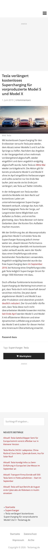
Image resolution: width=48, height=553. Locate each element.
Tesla (26, 347)
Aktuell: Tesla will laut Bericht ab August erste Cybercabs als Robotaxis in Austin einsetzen (21, 490)
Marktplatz (25, 356)
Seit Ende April (9, 313)
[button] (24, 13)
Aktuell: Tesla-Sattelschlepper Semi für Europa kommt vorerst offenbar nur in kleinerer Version (21, 441)
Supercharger (16, 347)
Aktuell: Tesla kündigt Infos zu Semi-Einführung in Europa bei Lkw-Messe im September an (21, 465)
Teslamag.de (24, 6)
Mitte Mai (40, 164)
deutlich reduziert (11, 303)
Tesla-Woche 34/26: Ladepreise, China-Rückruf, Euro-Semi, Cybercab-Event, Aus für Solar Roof (23, 453)
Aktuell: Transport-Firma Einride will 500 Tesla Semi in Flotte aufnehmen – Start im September (22, 477)
